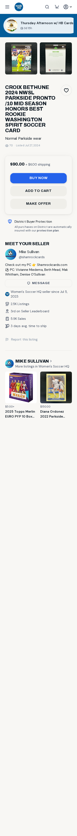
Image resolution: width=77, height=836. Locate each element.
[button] (7, 7)
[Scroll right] (75, 25)
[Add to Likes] (66, 90)
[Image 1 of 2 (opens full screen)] (21, 58)
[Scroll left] (2, 25)
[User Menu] (68, 7)
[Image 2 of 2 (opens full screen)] (56, 58)
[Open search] (47, 7)
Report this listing (24, 339)
